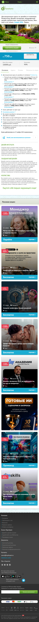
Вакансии (5, 522)
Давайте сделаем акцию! (9, 533)
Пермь (19, 2)
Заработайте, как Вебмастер (10, 535)
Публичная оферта (7, 547)
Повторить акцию (12, 48)
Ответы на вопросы (7, 527)
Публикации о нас (7, 520)
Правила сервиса (7, 525)
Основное (5, 70)
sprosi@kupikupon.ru (7, 555)
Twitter (7, 565)
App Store (6, 576)
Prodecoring (33, 75)
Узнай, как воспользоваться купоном (18, 137)
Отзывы (20, 70)
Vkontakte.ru (5, 565)
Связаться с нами (6, 557)
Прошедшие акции (7, 537)
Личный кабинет (37, 2)
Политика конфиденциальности (11, 549)
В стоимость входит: (8, 112)
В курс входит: (8, 82)
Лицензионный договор (9, 545)
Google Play (16, 576)
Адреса (13, 70)
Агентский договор (7, 543)
